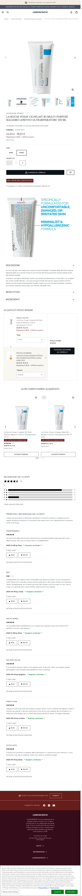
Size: (8, 148)
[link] (71, 12)
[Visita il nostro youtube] (53, 805)
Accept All (57, 892)
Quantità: (10, 158)
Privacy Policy (42, 888)
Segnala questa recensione (19, 562)
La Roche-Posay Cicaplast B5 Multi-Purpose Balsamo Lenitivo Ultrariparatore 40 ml (20, 434)
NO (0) (25, 555)
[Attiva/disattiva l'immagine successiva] (75, 57)
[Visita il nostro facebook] (44, 805)
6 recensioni (19, 130)
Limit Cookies (71, 892)
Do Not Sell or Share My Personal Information (40, 839)
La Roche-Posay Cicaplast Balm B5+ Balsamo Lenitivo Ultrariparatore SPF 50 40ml (56, 434)
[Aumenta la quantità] (23, 162)
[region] (40, 880)
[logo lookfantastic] (40, 12)
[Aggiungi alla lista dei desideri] (70, 172)
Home (6, 19)
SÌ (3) (12, 643)
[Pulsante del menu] (2, 12)
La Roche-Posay (16, 19)
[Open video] (21, 102)
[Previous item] (5, 426)
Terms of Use (54, 888)
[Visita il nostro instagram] (49, 805)
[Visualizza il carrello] (76, 12)
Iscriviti (55, 796)
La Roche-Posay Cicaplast (33, 19)
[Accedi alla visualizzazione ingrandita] (72, 89)
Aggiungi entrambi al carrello (62, 351)
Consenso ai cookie (40, 836)
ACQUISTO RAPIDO (21, 454)
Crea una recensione (13, 504)
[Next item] (75, 426)
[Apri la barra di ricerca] (7, 12)
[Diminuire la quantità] (9, 162)
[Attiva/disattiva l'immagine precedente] (5, 57)
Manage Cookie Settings (10, 892)
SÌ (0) (13, 555)
